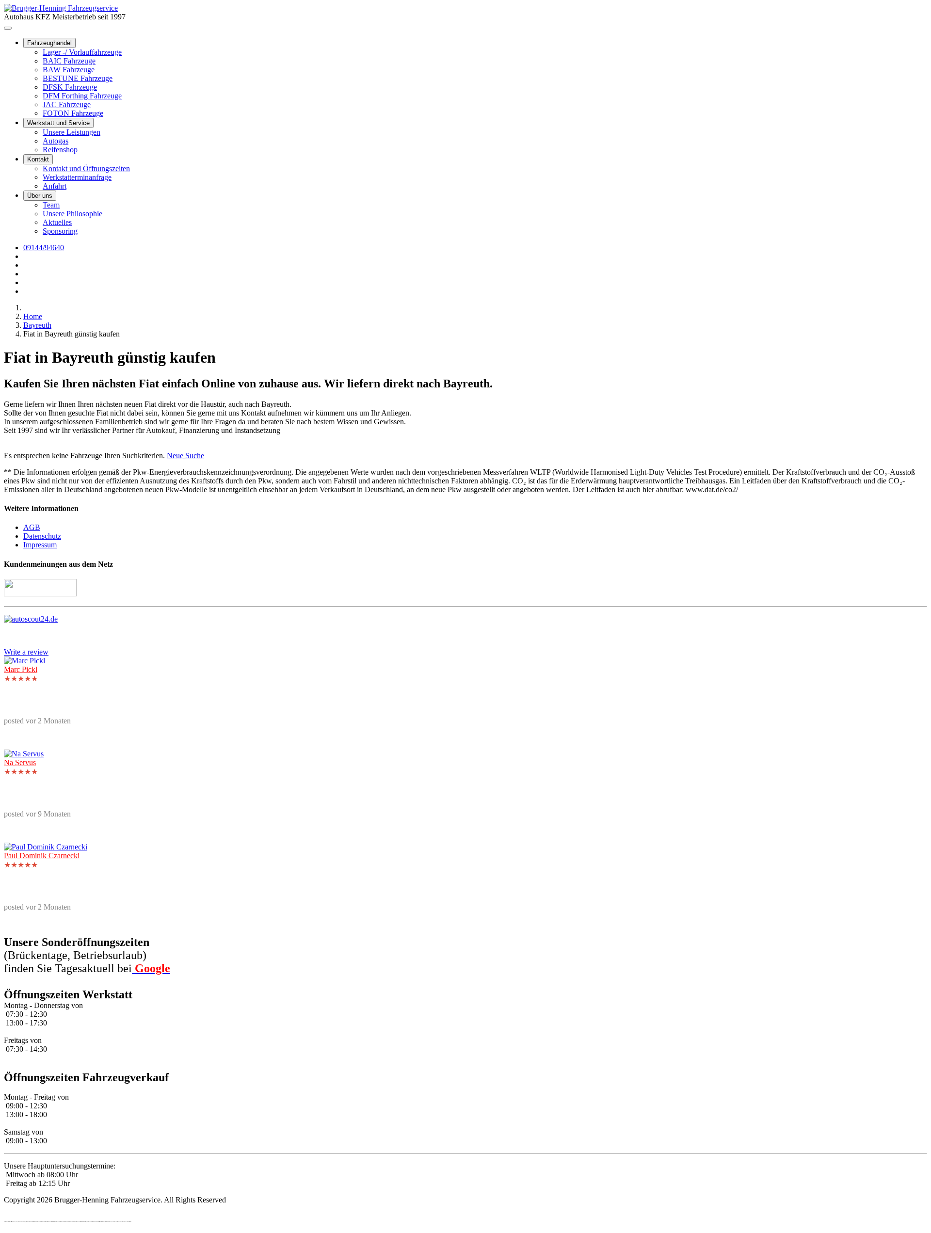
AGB (31, 527)
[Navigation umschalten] (8, 28)
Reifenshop (60, 149)
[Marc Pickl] (24, 661)
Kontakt (38, 159)
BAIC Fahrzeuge (69, 61)
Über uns (39, 195)
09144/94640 (43, 247)
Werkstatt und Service (58, 123)
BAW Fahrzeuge (69, 69)
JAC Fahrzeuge (67, 104)
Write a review (26, 652)
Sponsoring (60, 231)
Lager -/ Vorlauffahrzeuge (82, 52)
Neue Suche (185, 455)
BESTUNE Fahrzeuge (77, 78)
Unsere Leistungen (71, 132)
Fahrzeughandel (49, 43)
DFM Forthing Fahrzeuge (82, 96)
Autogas (55, 141)
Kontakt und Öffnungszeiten (86, 168)
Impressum (40, 545)
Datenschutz (42, 536)
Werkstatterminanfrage (77, 177)
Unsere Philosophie (72, 213)
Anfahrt (54, 186)
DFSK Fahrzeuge (70, 87)
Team (51, 205)
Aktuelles (57, 222)
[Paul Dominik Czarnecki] (45, 847)
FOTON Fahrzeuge (73, 113)
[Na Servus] (24, 754)
